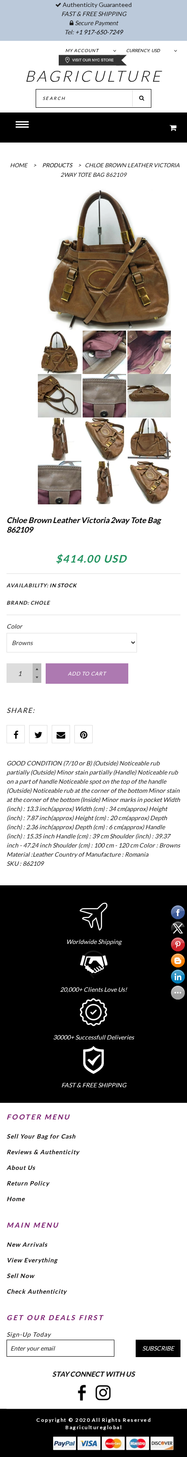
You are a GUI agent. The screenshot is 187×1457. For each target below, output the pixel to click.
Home (16, 1198)
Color (14, 626)
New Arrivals (27, 1244)
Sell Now (20, 1275)
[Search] (141, 98)
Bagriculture (94, 75)
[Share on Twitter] (38, 734)
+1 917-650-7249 (99, 32)
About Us (21, 1167)
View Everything (32, 1260)
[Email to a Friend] (61, 734)
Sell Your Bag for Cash (41, 1136)
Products (57, 165)
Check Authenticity (37, 1291)
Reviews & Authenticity (43, 1152)
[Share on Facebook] (16, 734)
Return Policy (28, 1183)
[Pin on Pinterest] (83, 734)
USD (155, 50)
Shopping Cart (167, 127)
